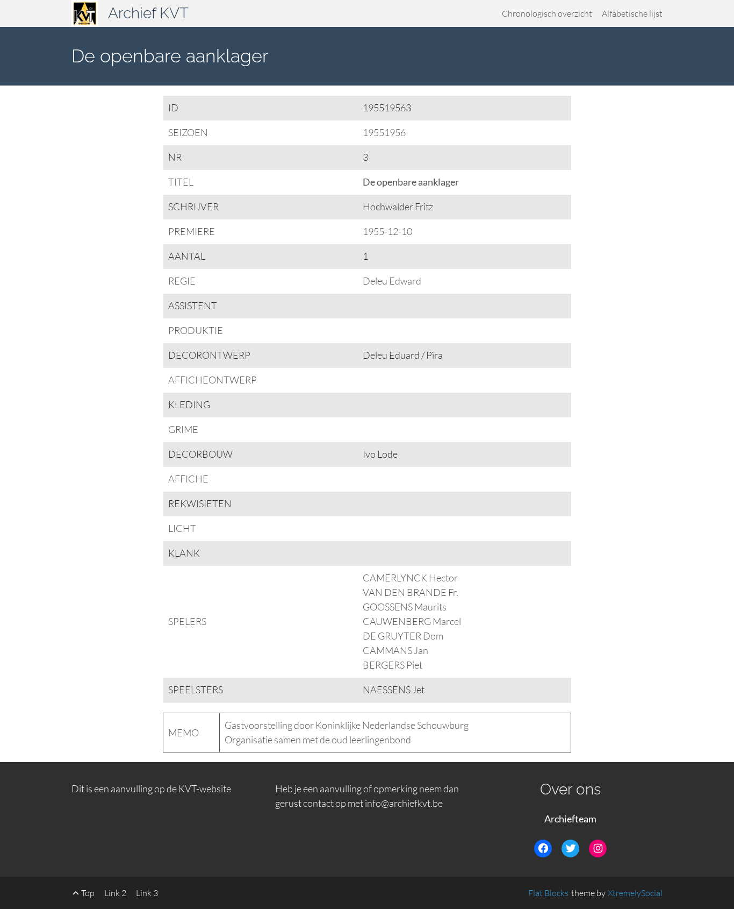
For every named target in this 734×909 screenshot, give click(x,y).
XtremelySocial (635, 892)
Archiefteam (570, 819)
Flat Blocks (548, 892)
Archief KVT (148, 13)
